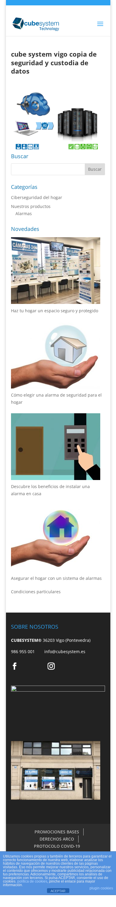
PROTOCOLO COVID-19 (57, 846)
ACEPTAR (58, 891)
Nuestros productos (31, 206)
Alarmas (23, 213)
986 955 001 (27, 651)
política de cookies (32, 881)
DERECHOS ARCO (57, 839)
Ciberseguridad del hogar (36, 197)
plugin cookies (101, 888)
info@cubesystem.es (64, 651)
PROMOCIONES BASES (57, 832)
